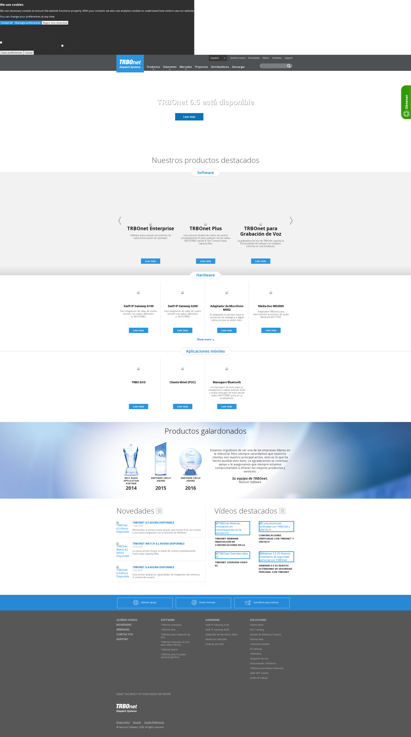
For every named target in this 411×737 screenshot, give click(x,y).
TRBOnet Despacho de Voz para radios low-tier (175, 643)
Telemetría (255, 653)
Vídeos (265, 57)
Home (130, 63)
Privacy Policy (123, 722)
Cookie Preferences (154, 722)
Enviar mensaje (207, 602)
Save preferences (11, 52)
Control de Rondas (259, 644)
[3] (207, 144)
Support (288, 57)
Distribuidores (220, 67)
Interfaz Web (256, 639)
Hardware (213, 620)
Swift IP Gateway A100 (217, 624)
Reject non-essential (55, 23)
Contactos (277, 57)
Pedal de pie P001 (215, 644)
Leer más (189, 117)
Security (137, 722)
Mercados (186, 67)
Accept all (7, 23)
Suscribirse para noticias (266, 602)
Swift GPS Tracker (259, 673)
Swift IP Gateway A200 (217, 629)
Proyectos (201, 67)
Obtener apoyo (149, 602)
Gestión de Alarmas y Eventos (265, 634)
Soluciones (169, 67)
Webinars (122, 629)
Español (214, 57)
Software (168, 620)
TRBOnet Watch (169, 649)
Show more (204, 339)
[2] (203, 144)
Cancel (29, 52)
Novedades (254, 57)
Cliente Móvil (256, 624)
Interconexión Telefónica (263, 663)
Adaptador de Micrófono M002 (222, 634)
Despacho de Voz (259, 658)
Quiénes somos (238, 57)
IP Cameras (256, 648)
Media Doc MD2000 (216, 639)
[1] (200, 144)
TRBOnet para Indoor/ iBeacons (267, 668)
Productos (153, 67)
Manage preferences (27, 23)
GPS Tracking (257, 629)
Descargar (238, 67)
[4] (211, 144)
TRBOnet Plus (168, 629)
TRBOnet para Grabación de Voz (175, 636)
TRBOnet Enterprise (171, 624)
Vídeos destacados (245, 511)
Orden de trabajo (259, 677)
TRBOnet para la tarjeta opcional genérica (173, 656)
